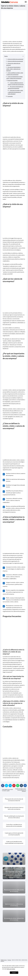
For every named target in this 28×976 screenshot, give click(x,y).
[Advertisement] (14, 26)
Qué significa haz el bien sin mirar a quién (7, 790)
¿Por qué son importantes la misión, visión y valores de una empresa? (13, 68)
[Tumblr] (21, 785)
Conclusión (10, 96)
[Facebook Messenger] (6, 785)
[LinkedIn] (25, 785)
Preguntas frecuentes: (12, 80)
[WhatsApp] (17, 785)
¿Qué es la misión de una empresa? (15, 59)
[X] (10, 785)
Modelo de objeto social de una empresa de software (20, 790)
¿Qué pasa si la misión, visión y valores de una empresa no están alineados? (15, 92)
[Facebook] (2, 785)
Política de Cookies (11, 969)
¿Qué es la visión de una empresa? (15, 61)
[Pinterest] (14, 785)
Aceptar (14, 972)
